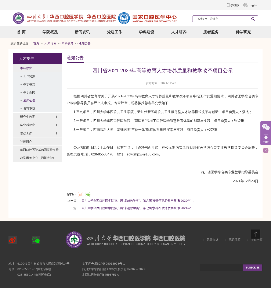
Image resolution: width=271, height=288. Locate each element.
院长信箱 (235, 239)
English (253, 5)
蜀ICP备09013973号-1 (110, 263)
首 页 (21, 32)
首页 (36, 43)
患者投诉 (212, 239)
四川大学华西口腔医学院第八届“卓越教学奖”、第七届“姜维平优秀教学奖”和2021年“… (138, 208)
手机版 (234, 5)
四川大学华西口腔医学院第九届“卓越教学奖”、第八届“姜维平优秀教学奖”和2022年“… (138, 200)
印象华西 (257, 239)
